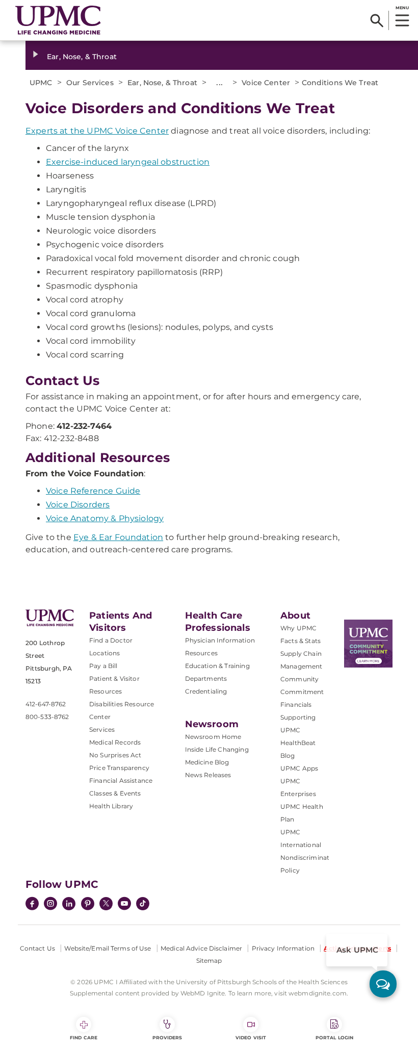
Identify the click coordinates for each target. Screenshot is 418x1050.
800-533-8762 (47, 717)
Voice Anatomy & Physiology (105, 518)
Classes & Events (115, 793)
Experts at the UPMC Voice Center (97, 131)
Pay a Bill (103, 666)
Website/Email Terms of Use (107, 948)
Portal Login (334, 1037)
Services (102, 729)
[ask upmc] (383, 983)
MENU (402, 7)
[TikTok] (142, 903)
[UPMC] (58, 20)
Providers (167, 1037)
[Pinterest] (87, 905)
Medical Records (115, 742)
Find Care (83, 1037)
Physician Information (220, 640)
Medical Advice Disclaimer (201, 948)
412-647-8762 (45, 704)
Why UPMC (298, 628)
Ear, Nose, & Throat (82, 56)
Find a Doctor (111, 640)
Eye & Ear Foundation (118, 537)
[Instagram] (50, 905)
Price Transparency (119, 768)
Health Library (111, 806)
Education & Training (217, 666)
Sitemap (209, 960)
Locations (104, 653)
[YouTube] (124, 905)
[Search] (377, 20)
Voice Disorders (78, 504)
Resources (201, 653)
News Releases (208, 775)
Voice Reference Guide (93, 491)
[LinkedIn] (68, 905)
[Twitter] (106, 903)
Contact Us (37, 948)
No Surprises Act (115, 755)
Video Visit (251, 1037)
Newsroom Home (213, 736)
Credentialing (206, 691)
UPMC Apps (299, 768)
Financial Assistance (120, 780)
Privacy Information (283, 948)
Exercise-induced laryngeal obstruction (128, 162)
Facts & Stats (300, 641)
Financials (296, 704)
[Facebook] (32, 905)
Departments (206, 678)
